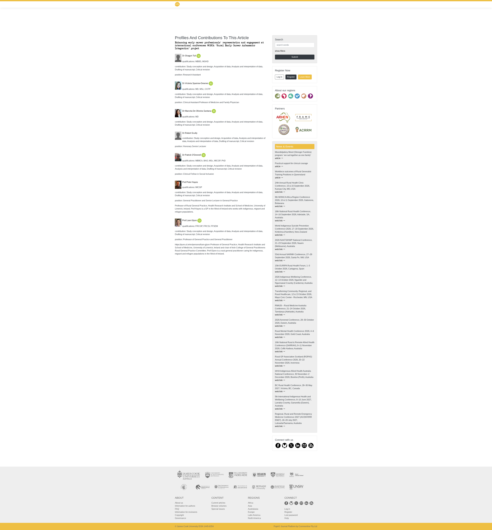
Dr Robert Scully (189, 133)
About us (179, 503)
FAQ (177, 509)
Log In (279, 77)
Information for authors (185, 506)
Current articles (218, 503)
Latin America (254, 515)
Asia (250, 506)
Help (286, 518)
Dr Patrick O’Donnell (192, 155)
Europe (251, 512)
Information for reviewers (186, 512)
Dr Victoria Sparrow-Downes (195, 83)
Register (291, 77)
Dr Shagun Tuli (189, 56)
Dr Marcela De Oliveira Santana (197, 111)
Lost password (291, 515)
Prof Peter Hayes (190, 182)
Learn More (305, 77)
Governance (180, 518)
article (278, 158)
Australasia (253, 509)
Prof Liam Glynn (189, 220)
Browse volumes (219, 506)
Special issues (218, 509)
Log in (287, 509)
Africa (250, 503)
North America (254, 518)
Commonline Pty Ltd (308, 526)
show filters (280, 51)
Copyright (179, 515)
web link (279, 192)
